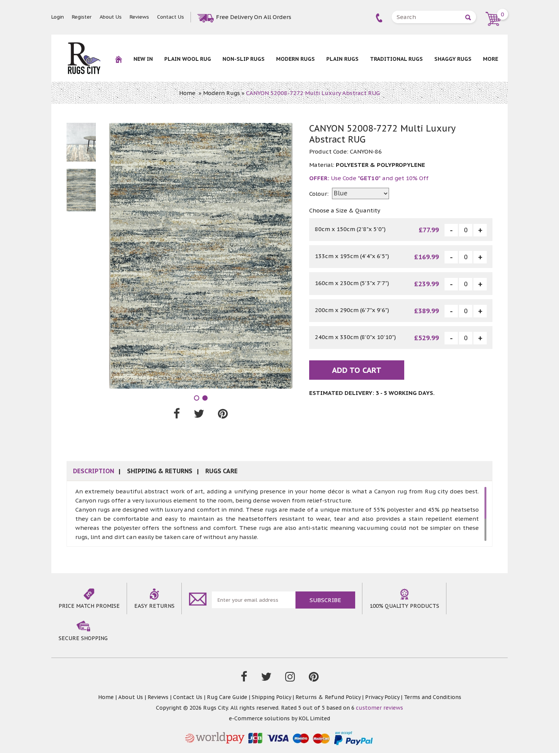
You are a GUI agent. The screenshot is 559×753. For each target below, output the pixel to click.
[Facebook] (244, 678)
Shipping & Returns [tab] (159, 471)
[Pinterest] (314, 678)
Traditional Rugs (396, 58)
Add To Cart (356, 370)
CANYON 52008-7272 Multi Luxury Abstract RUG (313, 93)
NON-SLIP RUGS (243, 58)
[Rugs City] (84, 45)
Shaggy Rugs (453, 58)
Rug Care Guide (227, 697)
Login (57, 17)
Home (187, 93)
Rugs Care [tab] (221, 471)
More (490, 58)
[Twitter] (266, 678)
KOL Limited (314, 718)
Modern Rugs (295, 58)
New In (143, 58)
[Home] (118, 64)
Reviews (139, 17)
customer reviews (379, 707)
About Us (111, 17)
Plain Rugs (342, 58)
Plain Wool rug (187, 58)
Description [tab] (93, 471)
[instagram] (290, 678)
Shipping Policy (271, 697)
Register (82, 17)
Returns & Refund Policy (327, 697)
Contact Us (170, 17)
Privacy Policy (382, 697)
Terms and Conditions (432, 697)
